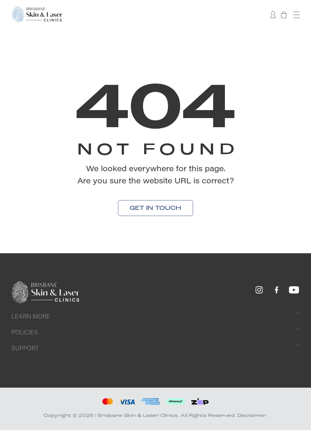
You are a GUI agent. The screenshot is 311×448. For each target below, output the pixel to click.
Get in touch (155, 208)
